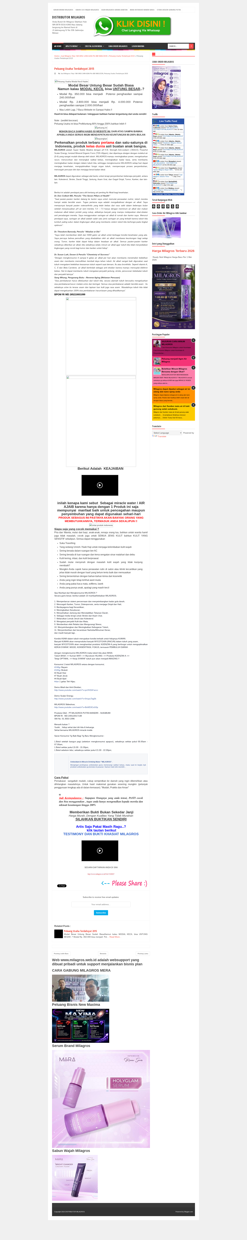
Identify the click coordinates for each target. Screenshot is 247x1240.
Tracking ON (176, 194)
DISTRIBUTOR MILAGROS (68, 17)
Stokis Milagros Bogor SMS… (164, 170)
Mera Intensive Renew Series (142, 9)
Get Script (159, 194)
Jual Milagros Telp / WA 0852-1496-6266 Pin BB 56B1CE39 (81, 73)
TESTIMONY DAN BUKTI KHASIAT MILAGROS (101, 834)
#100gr (57, 670)
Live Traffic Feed (168, 121)
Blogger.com (188, 1212)
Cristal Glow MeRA (93, 46)
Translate (162, 436)
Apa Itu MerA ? (72, 46)
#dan (56, 681)
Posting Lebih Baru (61, 953)
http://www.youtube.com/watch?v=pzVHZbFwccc (76, 690)
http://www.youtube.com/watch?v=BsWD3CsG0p (76, 707)
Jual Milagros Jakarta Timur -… (167, 175)
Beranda (103, 953)
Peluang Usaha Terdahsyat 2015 (116, 73)
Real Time (167, 194)
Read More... (115, 937)
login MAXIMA (138, 46)
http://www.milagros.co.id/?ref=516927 (101, 874)
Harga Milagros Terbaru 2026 (173, 251)
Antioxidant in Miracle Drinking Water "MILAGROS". (91, 762)
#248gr (57, 667)
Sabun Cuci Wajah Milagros (87, 9)
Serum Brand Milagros (63, 9)
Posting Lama (143, 953)
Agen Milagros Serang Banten (114, 9)
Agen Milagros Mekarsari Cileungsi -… (167, 190)
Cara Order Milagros (118, 46)
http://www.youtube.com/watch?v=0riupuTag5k (75, 699)
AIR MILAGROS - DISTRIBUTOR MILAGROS (166, 128)
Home (58, 46)
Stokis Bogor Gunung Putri (169, 9)
